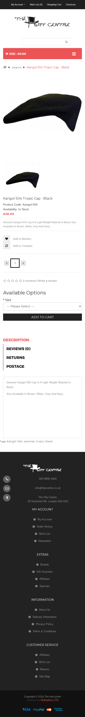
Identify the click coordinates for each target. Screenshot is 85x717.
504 (20, 441)
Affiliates (44, 578)
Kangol (11, 441)
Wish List (44, 533)
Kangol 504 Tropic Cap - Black (48, 67)
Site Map (44, 676)
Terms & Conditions (44, 631)
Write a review (47, 280)
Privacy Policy (44, 624)
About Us (44, 609)
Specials (44, 586)
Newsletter (44, 540)
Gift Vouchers (45, 571)
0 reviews (29, 280)
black (49, 441)
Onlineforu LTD (49, 700)
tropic (40, 441)
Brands (44, 564)
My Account (45, 519)
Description (16, 340)
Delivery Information (45, 616)
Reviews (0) (18, 348)
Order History (45, 526)
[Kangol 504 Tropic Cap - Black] (22, 180)
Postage (15, 366)
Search (16, 67)
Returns (15, 357)
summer (29, 441)
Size (8, 300)
